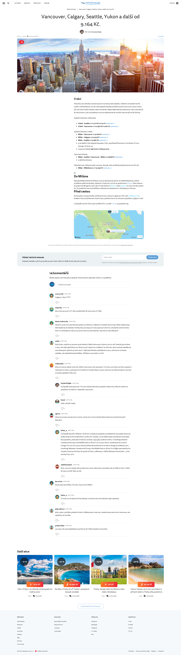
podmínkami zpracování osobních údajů (130, 263)
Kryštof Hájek (96, 32)
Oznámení (161, 651)
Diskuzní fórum (58, 625)
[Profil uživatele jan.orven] (51, 483)
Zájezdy (19, 634)
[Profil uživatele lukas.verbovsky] (51, 323)
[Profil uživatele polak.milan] (51, 527)
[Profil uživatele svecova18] (51, 296)
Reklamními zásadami (127, 245)
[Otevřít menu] (4, 3)
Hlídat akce (152, 257)
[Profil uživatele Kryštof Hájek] (57, 385)
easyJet (129, 183)
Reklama (153, 651)
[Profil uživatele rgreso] (51, 415)
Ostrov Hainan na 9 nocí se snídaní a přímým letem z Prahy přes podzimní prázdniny (146, 592)
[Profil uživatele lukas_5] (57, 432)
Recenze (19, 641)
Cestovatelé (57, 631)
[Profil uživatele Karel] (57, 402)
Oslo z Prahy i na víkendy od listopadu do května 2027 (35, 590)
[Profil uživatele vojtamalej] (51, 365)
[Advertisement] (53, 114)
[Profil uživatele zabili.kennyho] (57, 466)
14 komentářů (33, 36)
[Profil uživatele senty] (51, 343)
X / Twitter (94, 631)
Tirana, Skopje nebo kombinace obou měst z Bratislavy (109, 590)
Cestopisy (57, 628)
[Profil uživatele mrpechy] (51, 309)
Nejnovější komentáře (60, 621)
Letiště (19, 628)
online (114, 203)
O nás (130, 621)
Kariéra (130, 628)
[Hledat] (9, 3)
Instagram (94, 628)
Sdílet (162, 36)
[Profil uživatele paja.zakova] (51, 511)
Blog (18, 638)
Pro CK (130, 631)
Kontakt (130, 625)
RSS (92, 634)
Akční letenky (71, 9)
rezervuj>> (119, 157)
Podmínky (131, 651)
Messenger (94, 625)
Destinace (20, 625)
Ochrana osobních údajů (143, 651)
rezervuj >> (110, 123)
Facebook (94, 621)
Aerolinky (20, 631)
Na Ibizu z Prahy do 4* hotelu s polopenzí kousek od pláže (72, 590)
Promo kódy (20, 644)
